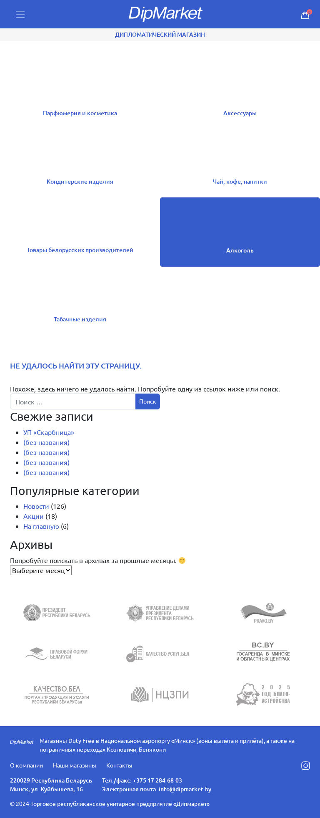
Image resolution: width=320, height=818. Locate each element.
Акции (33, 516)
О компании (26, 765)
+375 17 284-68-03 (157, 780)
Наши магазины (74, 765)
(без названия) (46, 442)
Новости (36, 506)
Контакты (119, 765)
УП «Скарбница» (48, 432)
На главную (41, 526)
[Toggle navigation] (20, 14)
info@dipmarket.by (185, 789)
